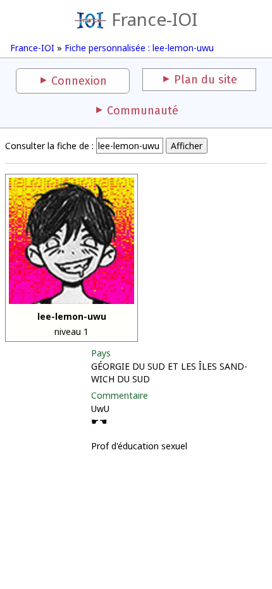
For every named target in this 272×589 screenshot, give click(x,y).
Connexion (79, 81)
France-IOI (154, 19)
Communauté (142, 111)
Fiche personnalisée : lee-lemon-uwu (139, 48)
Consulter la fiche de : (49, 146)
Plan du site (205, 80)
